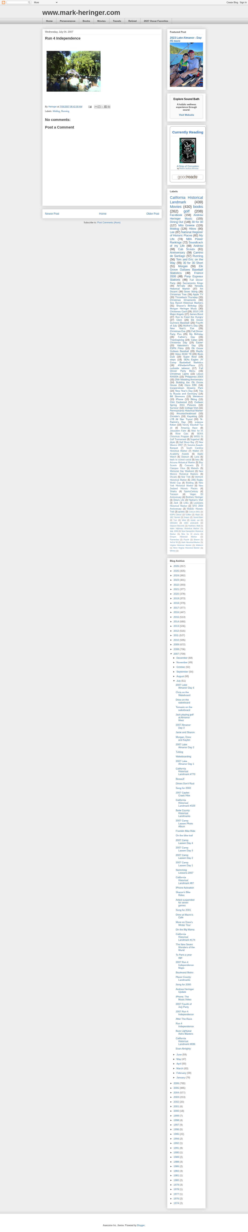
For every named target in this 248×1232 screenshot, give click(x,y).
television (173, 523)
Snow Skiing (191, 291)
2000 (177, 1111)
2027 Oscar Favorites (156, 21)
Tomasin (174, 494)
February (181, 1073)
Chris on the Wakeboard (183, 693)
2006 (177, 1083)
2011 (176, 635)
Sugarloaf (195, 439)
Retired (132, 21)
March (180, 1068)
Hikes (192, 228)
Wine (184, 520)
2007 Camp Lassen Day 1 (184, 864)
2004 (177, 1092)
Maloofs (195, 468)
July (178, 680)
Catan (194, 339)
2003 (177, 1097)
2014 (177, 621)
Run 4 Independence (185, 1025)
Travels (117, 21)
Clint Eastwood (178, 402)
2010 (177, 640)
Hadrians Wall (194, 526)
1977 (177, 1194)
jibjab (172, 442)
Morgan (183, 266)
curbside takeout (179, 368)
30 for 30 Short (193, 262)
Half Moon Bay (186, 442)
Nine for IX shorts (190, 534)
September (182, 671)
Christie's (175, 416)
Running (65, 111)
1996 (177, 1129)
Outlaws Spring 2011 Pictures (186, 403)
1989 (177, 1157)
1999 (177, 1115)
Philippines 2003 (194, 376)
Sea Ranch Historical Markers (186, 302)
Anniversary (177, 252)
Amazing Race (189, 428)
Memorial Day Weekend (182, 471)
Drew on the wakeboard (183, 701)
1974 (177, 1203)
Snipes (186, 517)
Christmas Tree (178, 294)
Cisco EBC (191, 385)
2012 (177, 630)
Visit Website (186, 114)
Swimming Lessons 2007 (184, 871)
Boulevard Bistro (184, 972)
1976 (177, 1198)
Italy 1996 (174, 531)
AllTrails (181, 285)
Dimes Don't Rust (185, 783)
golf (186, 211)
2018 (177, 603)
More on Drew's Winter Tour (184, 923)
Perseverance (67, 21)
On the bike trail (184, 835)
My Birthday (196, 334)
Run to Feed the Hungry (189, 317)
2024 (177, 575)
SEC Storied (175, 517)
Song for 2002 (183, 788)
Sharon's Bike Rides (183, 893)
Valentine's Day (186, 345)
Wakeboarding (183, 756)
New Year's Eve (182, 328)
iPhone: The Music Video (183, 998)
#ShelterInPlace (186, 365)
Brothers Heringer (194, 497)
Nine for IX (197, 431)
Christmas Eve (177, 331)
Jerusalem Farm (178, 431)
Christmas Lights (179, 373)
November (182, 662)
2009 (177, 644)
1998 (177, 1120)
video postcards (191, 523)
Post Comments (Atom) (108, 222)
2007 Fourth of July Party (184, 1005)
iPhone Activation (185, 887)
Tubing (179, 752)
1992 (177, 1143)
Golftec (188, 515)
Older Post (152, 213)
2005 (177, 1088)
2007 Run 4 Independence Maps (185, 965)
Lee (172, 232)
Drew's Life (178, 500)
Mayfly (199, 351)
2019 (177, 598)
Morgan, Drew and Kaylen (183, 738)
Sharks (173, 491)
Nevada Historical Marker (186, 287)
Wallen (195, 451)
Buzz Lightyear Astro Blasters (184, 1032)
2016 (177, 612)
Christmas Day (178, 342)
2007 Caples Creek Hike (183, 794)
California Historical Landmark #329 (185, 803)
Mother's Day (190, 325)
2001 (177, 1106)
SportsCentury (191, 491)
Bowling (190, 483)
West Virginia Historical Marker (186, 548)
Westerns (198, 396)
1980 (177, 1180)
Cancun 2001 (194, 512)
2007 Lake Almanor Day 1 (185, 762)
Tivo (175, 520)
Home (49, 21)
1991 (177, 1148)
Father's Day (186, 337)
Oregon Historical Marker (183, 537)
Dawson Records (177, 526)
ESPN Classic (176, 515)
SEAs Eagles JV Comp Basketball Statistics (186, 361)
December (182, 657)
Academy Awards (179, 454)
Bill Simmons (177, 396)
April (179, 1063)
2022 (177, 584)
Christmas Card (178, 311)
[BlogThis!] (99, 106)
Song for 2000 (183, 984)
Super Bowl (190, 356)
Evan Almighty (183, 1048)
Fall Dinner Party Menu (186, 369)
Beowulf (180, 779)
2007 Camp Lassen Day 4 (184, 841)
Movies (101, 21)
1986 (177, 1166)
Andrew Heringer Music (186, 216)
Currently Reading (187, 132)
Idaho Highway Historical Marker (184, 528)
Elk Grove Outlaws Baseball (186, 349)
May (179, 1059)
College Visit (191, 408)
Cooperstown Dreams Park (186, 388)
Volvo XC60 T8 (183, 354)
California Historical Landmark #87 (185, 880)
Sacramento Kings (193, 283)
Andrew (198, 245)
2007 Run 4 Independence (185, 1013)
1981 (177, 1175)
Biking (194, 399)
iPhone (179, 399)
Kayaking (192, 416)
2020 (177, 593)
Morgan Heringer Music (183, 308)
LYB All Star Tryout (181, 419)
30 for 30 (197, 222)
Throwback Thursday (186, 297)
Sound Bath (198, 517)
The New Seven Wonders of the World (185, 947)
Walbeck (199, 545)
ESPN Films (177, 348)
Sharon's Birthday (186, 305)
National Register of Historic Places (186, 234)
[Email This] (96, 106)
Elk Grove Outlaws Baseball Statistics (186, 270)
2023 (177, 580)
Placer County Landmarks (183, 978)
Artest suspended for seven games (185, 902)
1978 (177, 1189)
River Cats (181, 434)
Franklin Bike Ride (185, 831)
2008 (177, 649)
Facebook (176, 215)
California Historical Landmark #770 (185, 771)
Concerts (189, 465)
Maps (197, 515)
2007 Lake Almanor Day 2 (185, 746)
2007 (177, 653)
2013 (177, 626)
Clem (179, 320)
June (179, 1054)
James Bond (196, 314)
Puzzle (186, 540)
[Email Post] (89, 106)
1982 (177, 1171)
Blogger (140, 1225)
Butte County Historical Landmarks (183, 813)
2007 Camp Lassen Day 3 (184, 849)
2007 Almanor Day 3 (183, 726)
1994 (177, 1138)
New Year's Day (184, 390)
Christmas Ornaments (183, 300)
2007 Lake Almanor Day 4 (185, 686)
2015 (177, 617)
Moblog (56, 111)
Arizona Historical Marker (182, 462)
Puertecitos (174, 540)
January (181, 1077)
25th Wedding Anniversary (189, 379)
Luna (196, 457)
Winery (173, 551)
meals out (195, 520)
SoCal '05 (174, 542)
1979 (177, 1184)
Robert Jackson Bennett (189, 168)
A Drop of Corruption (188, 166)
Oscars (173, 477)
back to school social (180, 460)
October (181, 667)
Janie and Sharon (185, 732)
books (198, 207)
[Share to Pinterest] (109, 106)
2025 (177, 570)
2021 (177, 589)
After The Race (184, 1019)
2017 (177, 607)
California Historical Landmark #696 (185, 1041)
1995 (177, 1134)
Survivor (174, 408)
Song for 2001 (183, 910)
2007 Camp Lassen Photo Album (184, 823)
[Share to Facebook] (105, 106)
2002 (177, 1101)
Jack (176, 503)
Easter (199, 342)
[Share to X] (102, 106)
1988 (177, 1161)
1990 (177, 1152)
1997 (177, 1124)
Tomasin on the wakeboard (184, 708)
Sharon (197, 540)
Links (186, 503)
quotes (181, 512)
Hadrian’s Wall (196, 500)
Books (86, 21)
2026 (177, 566)
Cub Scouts (186, 249)
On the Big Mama (185, 929)
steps (173, 359)
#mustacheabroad (186, 413)
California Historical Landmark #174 (185, 937)
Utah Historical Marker (190, 542)
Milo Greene (186, 225)
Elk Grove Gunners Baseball (186, 321)
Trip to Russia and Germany (186, 392)
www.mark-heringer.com (81, 12)
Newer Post (52, 213)
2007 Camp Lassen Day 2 (184, 856)
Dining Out (176, 222)
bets (197, 460)
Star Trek (185, 477)
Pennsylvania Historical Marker (186, 410)
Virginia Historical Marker (180, 545)
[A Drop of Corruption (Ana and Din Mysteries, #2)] (188, 162)
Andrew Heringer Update (185, 990)
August (180, 676)
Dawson (185, 457)
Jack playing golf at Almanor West (185, 717)
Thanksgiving (177, 339)
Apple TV (198, 294)
